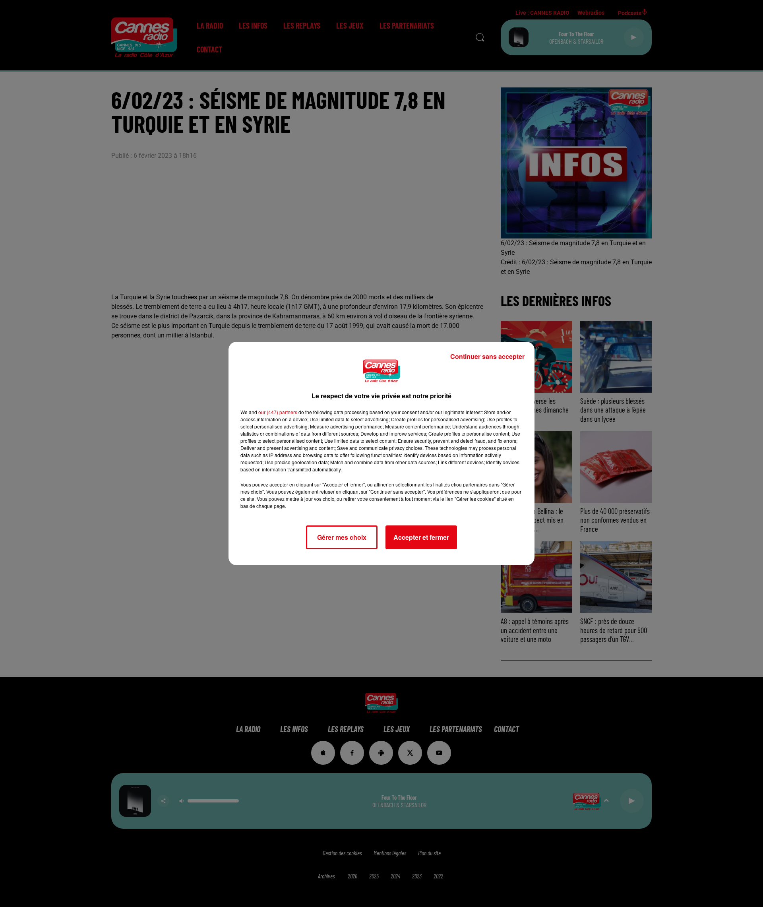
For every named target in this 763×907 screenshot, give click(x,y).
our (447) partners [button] (277, 412)
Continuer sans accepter (487, 356)
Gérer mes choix (341, 537)
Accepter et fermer (421, 537)
